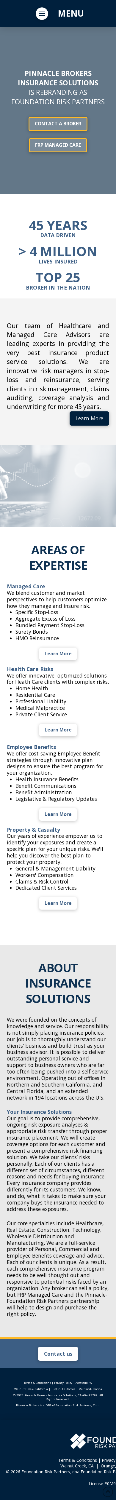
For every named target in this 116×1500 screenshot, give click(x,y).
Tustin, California (63, 1389)
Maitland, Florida (90, 1389)
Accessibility (84, 1383)
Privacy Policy (63, 1383)
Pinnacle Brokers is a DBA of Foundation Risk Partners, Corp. (58, 1405)
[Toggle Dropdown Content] (42, 13)
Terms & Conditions (37, 1383)
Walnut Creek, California (31, 1389)
